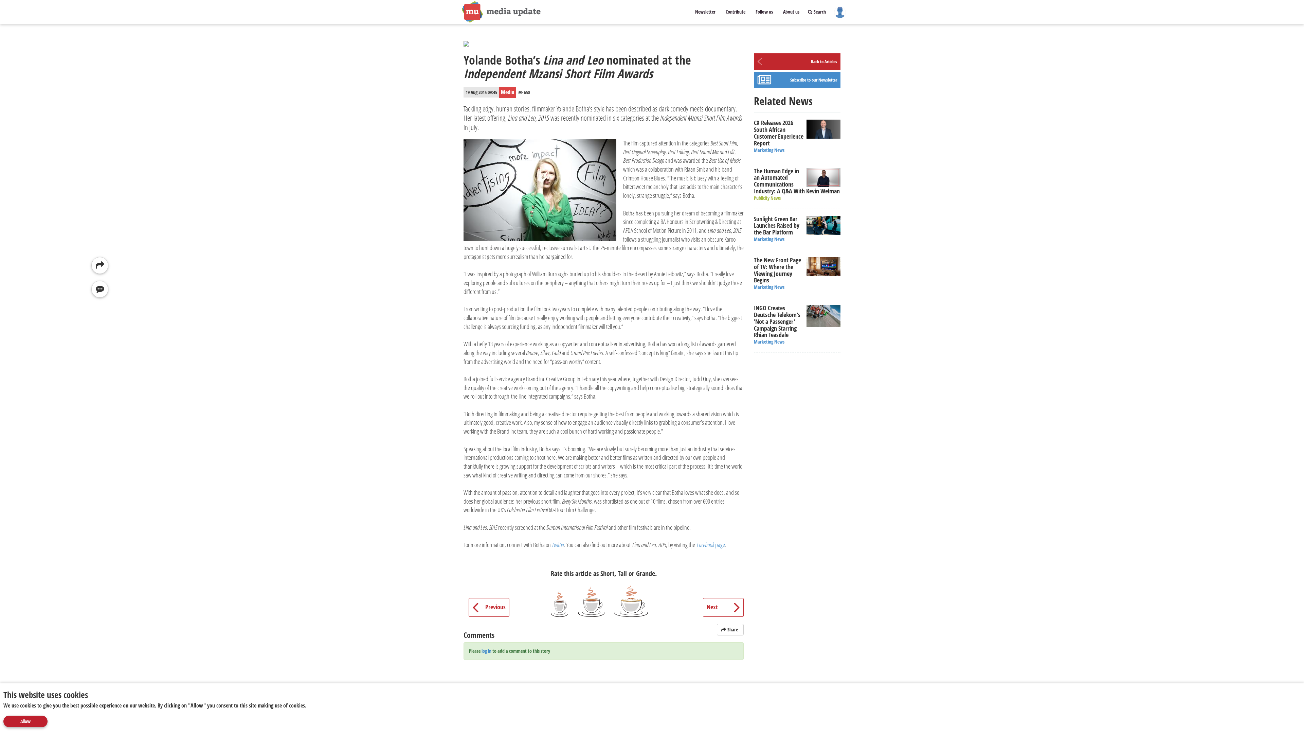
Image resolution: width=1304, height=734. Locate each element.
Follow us (764, 11)
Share (732, 629)
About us (791, 11)
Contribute (735, 11)
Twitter (558, 545)
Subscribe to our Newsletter (813, 80)
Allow (25, 721)
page (720, 545)
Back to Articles (824, 61)
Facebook (706, 545)
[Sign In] (840, 12)
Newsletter (705, 11)
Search (819, 11)
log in (486, 651)
